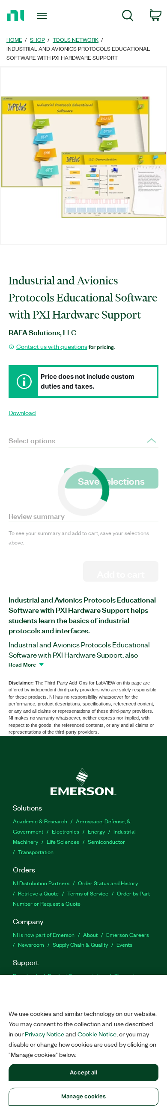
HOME (14, 39)
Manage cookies (83, 1096)
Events (124, 944)
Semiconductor (106, 841)
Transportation (36, 852)
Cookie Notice (97, 1034)
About (90, 935)
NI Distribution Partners (41, 883)
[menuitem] (127, 16)
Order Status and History (108, 883)
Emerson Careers (127, 935)
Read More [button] (22, 664)
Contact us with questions (51, 346)
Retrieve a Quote (38, 893)
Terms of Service (87, 893)
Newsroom (31, 944)
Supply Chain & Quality (80, 944)
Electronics (65, 831)
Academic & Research (40, 821)
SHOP (37, 39)
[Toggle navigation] (43, 15)
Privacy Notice (44, 1034)
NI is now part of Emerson (44, 935)
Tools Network (75, 39)
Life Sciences (63, 841)
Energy (96, 831)
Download (22, 412)
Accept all (83, 1072)
